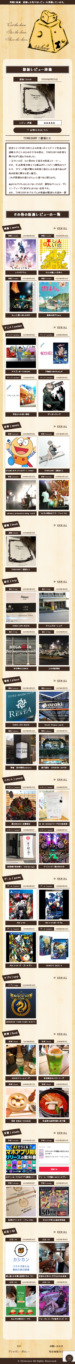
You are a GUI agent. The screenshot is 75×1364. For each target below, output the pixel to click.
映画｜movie (13, 235)
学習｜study (13, 1140)
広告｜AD (13, 1239)
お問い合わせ (56, 1346)
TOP (19, 1346)
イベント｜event (13, 787)
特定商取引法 (56, 1351)
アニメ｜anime (13, 334)
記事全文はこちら (39, 130)
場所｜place (13, 688)
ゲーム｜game (13, 886)
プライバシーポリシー (19, 1351)
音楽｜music (13, 434)
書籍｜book (25, 79)
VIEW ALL (62, 228)
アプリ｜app (13, 985)
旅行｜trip (13, 589)
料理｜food (13, 1041)
